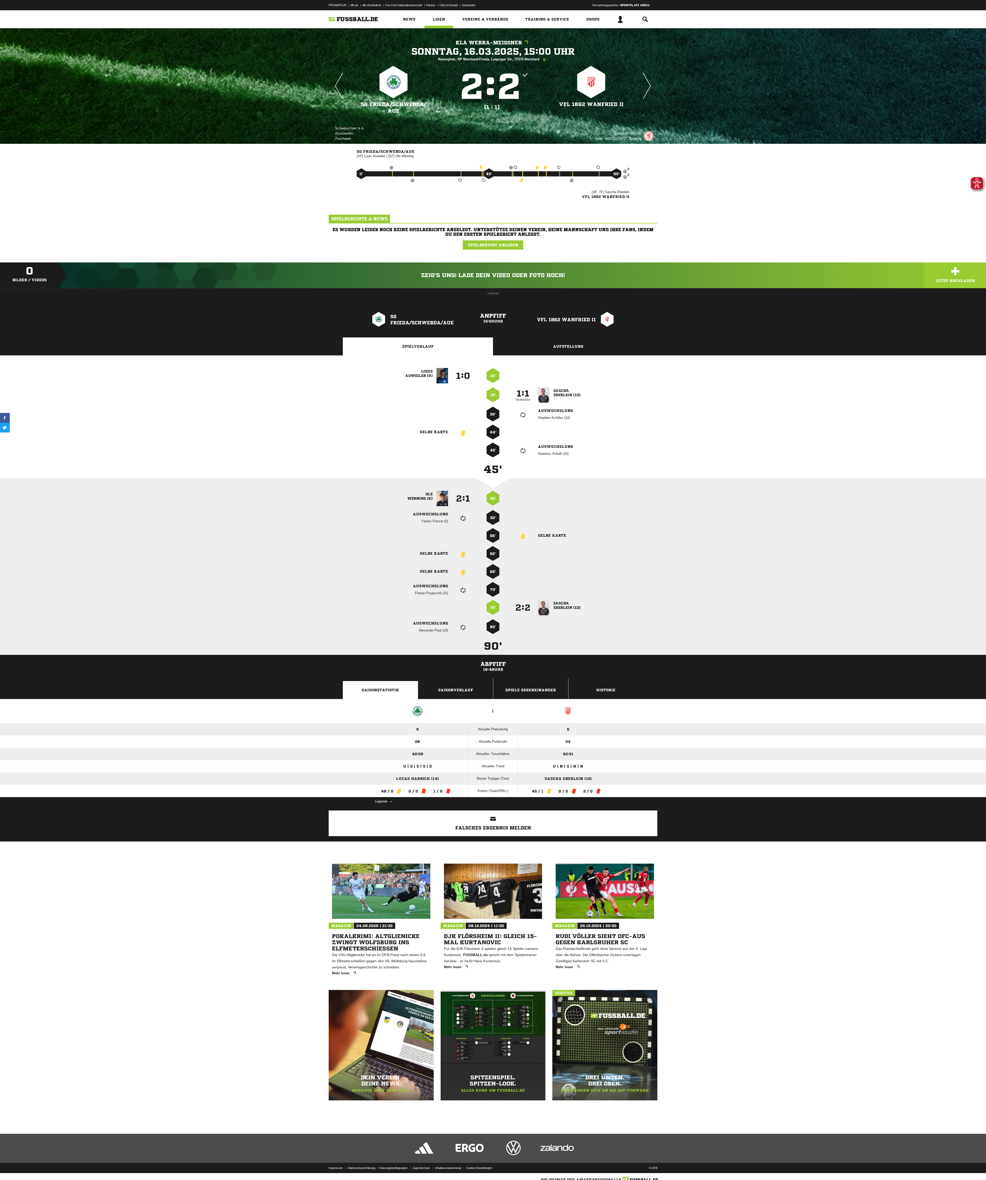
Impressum (336, 1167)
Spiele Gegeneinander (530, 690)
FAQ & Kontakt (449, 5)
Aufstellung (568, 346)
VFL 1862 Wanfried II (591, 104)
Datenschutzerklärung (361, 1167)
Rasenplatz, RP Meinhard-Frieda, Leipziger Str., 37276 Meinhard (489, 59)
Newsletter (469, 5)
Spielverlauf (418, 346)
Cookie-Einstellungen (479, 1167)
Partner (430, 5)
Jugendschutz (421, 1167)
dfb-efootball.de (371, 5)
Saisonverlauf (455, 690)
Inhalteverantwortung (448, 1167)
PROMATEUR (337, 5)
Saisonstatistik (380, 690)
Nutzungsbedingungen (393, 1167)
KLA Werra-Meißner (489, 42)
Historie (605, 690)
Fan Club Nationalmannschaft (403, 5)
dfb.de (354, 5)
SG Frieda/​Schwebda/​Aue (393, 108)
